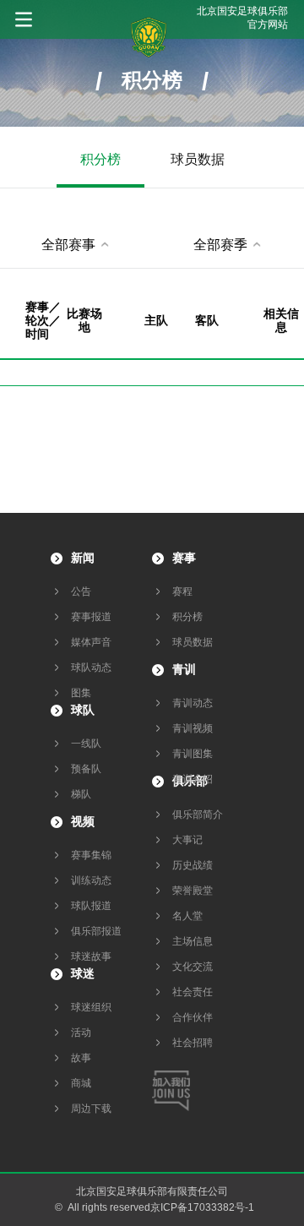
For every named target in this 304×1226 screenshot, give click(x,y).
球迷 (83, 973)
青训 (184, 669)
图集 (81, 693)
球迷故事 (91, 956)
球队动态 (91, 667)
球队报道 (91, 906)
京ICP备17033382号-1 (202, 1207)
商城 (81, 1083)
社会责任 (192, 992)
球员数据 (198, 159)
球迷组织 (91, 1007)
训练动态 (91, 880)
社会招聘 (192, 1043)
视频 (83, 821)
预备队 (86, 769)
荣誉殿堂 (192, 890)
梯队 (81, 794)
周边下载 (91, 1108)
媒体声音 (91, 642)
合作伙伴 (192, 1017)
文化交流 (192, 967)
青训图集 (192, 754)
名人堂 (187, 916)
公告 (81, 591)
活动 (81, 1032)
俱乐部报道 (96, 931)
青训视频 (192, 728)
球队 (83, 710)
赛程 (182, 591)
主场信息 (192, 941)
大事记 (187, 840)
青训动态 (192, 703)
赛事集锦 (91, 855)
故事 (81, 1058)
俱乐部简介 (197, 814)
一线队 (86, 743)
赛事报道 (91, 617)
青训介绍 (192, 779)
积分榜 (100, 159)
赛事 (184, 557)
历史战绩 (192, 865)
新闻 (83, 557)
